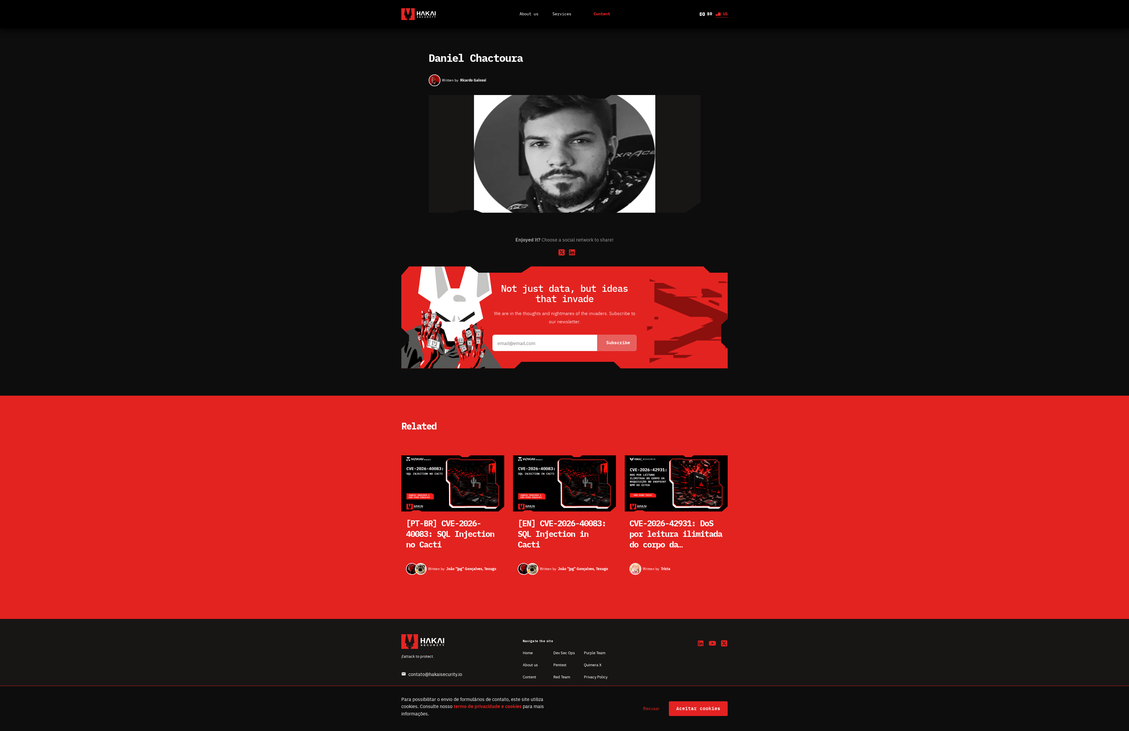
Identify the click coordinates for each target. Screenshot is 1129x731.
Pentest (560, 664)
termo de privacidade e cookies (488, 706)
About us (529, 14)
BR (709, 14)
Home (528, 652)
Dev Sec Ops (564, 652)
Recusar (651, 708)
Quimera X (593, 664)
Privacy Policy (595, 676)
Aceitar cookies (698, 708)
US (725, 14)
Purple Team (594, 652)
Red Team (561, 676)
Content (529, 676)
